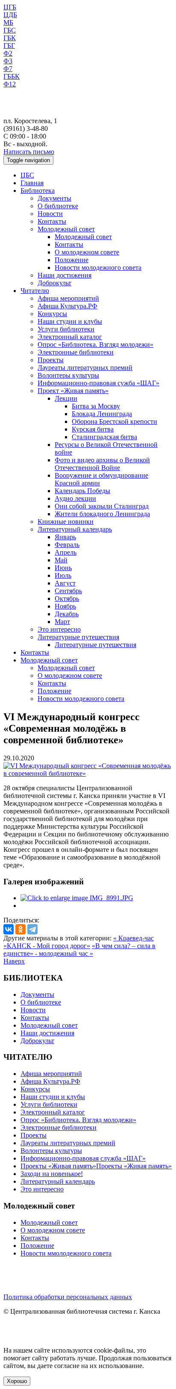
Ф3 (7, 61)
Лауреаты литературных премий (85, 367)
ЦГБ (9, 7)
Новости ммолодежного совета (66, 1253)
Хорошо (17, 1381)
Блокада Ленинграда (102, 413)
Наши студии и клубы (70, 321)
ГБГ (9, 45)
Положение (71, 259)
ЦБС (27, 175)
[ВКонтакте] (8, 929)
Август (65, 583)
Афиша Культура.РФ (67, 306)
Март (62, 621)
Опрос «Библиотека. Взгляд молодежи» (95, 344)
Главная (32, 182)
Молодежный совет (66, 229)
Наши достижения (64, 275)
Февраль (67, 544)
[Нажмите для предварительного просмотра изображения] (88, 773)
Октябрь (67, 598)
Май (61, 560)
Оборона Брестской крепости (114, 421)
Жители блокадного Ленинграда (102, 513)
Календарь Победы (82, 490)
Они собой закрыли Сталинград (102, 506)
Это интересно (59, 629)
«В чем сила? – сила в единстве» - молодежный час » (79, 949)
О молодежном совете (87, 252)
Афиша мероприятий (68, 298)
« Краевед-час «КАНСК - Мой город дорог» (78, 941)
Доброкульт (54, 283)
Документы (54, 198)
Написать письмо (28, 151)
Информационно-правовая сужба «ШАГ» (98, 383)
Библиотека (38, 190)
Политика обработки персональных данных (67, 1296)
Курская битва (93, 429)
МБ (8, 22)
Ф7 (7, 68)
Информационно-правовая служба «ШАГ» (83, 1158)
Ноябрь (65, 606)
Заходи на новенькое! (52, 1173)
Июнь (63, 567)
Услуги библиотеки (66, 329)
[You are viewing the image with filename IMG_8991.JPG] (77, 897)
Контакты (52, 221)
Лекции (66, 398)
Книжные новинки (66, 521)
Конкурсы (52, 313)
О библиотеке (58, 206)
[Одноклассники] (20, 929)
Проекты (51, 360)
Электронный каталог (70, 336)
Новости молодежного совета (98, 267)
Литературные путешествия (78, 637)
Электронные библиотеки (76, 352)
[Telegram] (32, 929)
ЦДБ (10, 14)
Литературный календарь (75, 529)
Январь (65, 537)
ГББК (11, 76)
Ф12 (9, 84)
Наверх (14, 961)
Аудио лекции (75, 498)
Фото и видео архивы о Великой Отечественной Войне (102, 463)
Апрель (65, 552)
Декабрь (67, 614)
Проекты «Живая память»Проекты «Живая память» (96, 1166)
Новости (50, 213)
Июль (63, 575)
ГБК (9, 37)
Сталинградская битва (104, 436)
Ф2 (7, 53)
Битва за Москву (96, 406)
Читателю (35, 290)
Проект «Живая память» (73, 390)
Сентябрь (68, 590)
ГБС (9, 30)
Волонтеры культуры (68, 375)
